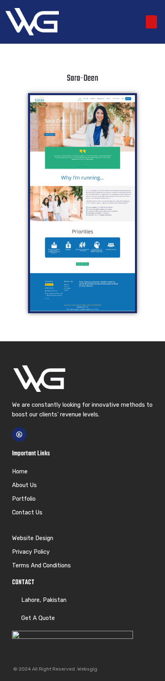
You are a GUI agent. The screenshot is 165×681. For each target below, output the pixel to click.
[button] (151, 22)
